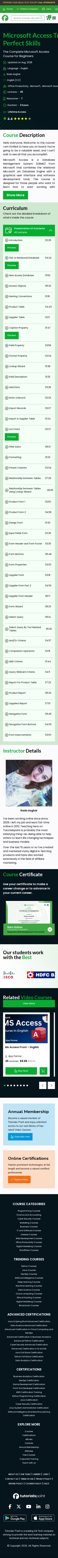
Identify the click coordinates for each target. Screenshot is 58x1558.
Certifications (29, 1435)
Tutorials (29, 1443)
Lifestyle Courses (29, 1234)
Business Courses (29, 1226)
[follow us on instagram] (47, 1506)
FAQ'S (46, 1483)
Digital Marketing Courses (29, 1246)
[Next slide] (51, 1085)
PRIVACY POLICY (43, 1479)
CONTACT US (11, 1479)
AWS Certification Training (29, 1392)
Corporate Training (29, 1459)
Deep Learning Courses (29, 1282)
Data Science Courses (29, 1289)
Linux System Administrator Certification (29, 1407)
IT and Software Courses (29, 1230)
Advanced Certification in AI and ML (29, 1348)
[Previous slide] (42, 1085)
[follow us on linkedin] (38, 1506)
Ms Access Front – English (22, 1047)
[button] (4, 1085)
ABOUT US (13, 1474)
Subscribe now (22, 1136)
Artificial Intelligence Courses (29, 1278)
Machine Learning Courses (29, 1285)
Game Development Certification (29, 1384)
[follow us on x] (18, 1506)
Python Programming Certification (29, 1396)
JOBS (45, 1474)
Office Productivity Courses (29, 1242)
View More (29, 1003)
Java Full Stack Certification (29, 1352)
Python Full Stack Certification (29, 1356)
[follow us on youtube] (28, 1506)
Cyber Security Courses (29, 1218)
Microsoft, (35, 86)
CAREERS (36, 1474)
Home (8, 9)
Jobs (47, 9)
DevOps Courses (29, 1274)
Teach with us (29, 1462)
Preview (11, 247)
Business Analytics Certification (28, 1376)
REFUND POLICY (16, 1483)
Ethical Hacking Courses (29, 1297)
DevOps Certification (29, 1380)
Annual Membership (29, 1447)
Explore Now (21, 1179)
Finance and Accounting (29, 1214)
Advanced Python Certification (29, 1340)
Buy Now (23, 1070)
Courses (29, 1431)
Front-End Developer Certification (29, 1388)
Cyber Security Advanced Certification (29, 1344)
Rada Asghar (14, 74)
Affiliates (29, 1451)
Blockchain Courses (29, 1305)
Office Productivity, (18, 86)
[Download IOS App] (43, 1518)
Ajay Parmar (15, 1056)
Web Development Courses (29, 1238)
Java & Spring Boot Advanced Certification (29, 1321)
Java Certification (29, 1400)
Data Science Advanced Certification (29, 1325)
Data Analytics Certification (29, 1360)
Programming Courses (29, 1210)
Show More (15, 195)
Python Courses (29, 1266)
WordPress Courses (29, 1250)
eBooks (29, 1439)
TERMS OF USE (27, 1479)
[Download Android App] (15, 1518)
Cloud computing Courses (29, 1293)
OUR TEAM (25, 1474)
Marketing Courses (29, 1222)
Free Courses (29, 1455)
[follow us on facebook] (10, 1506)
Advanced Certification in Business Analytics (29, 1337)
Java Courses (29, 1270)
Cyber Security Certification (29, 1404)
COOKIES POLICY (33, 1483)
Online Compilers (28, 9)
